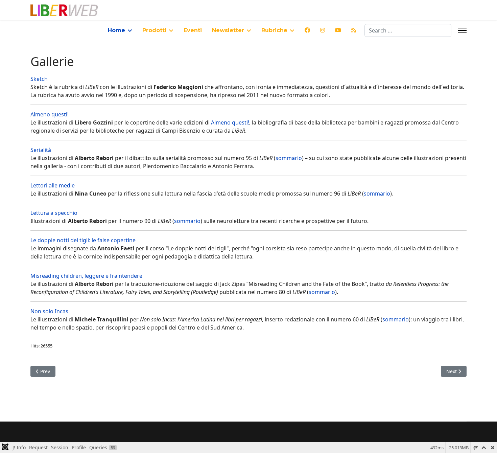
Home (116, 30)
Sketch (39, 79)
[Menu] (462, 30)
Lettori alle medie (52, 185)
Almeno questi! (49, 114)
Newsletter (228, 30)
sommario (289, 158)
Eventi (193, 30)
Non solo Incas (49, 311)
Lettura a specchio (53, 213)
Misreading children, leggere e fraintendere (86, 275)
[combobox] (407, 30)
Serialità (40, 150)
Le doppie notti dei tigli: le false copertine (83, 240)
